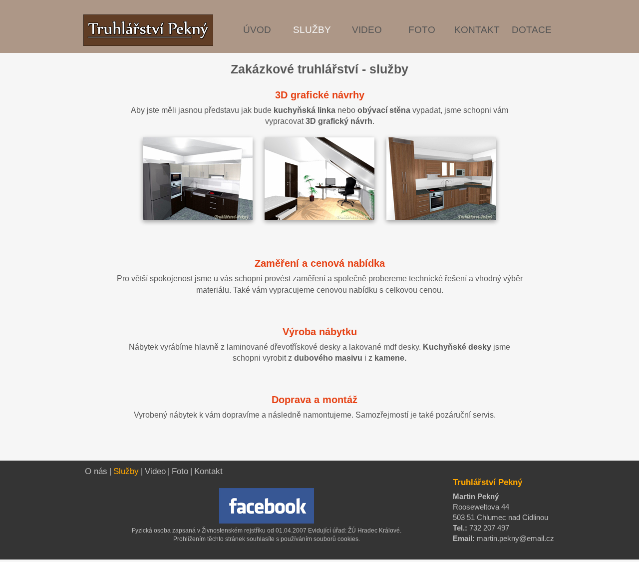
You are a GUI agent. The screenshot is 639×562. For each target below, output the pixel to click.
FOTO (421, 29)
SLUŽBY (312, 29)
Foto (180, 471)
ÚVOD (257, 29)
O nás (96, 471)
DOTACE (532, 29)
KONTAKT (477, 29)
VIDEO (367, 29)
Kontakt (208, 471)
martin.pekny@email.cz (514, 538)
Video (155, 471)
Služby (126, 471)
